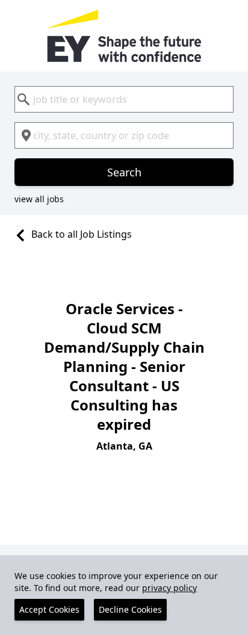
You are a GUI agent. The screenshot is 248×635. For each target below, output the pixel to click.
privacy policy (169, 587)
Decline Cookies (130, 609)
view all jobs (39, 199)
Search (124, 172)
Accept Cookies (49, 609)
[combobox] (124, 99)
